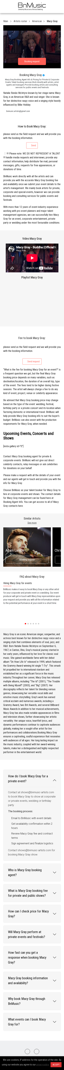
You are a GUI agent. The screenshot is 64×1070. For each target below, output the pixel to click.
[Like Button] (48, 31)
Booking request (27, 559)
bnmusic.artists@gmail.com (18, 111)
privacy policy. (42, 1064)
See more (32, 522)
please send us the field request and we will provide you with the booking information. (32, 140)
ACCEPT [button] (56, 1064)
